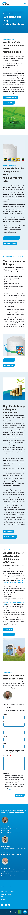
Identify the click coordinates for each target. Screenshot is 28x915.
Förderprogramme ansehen (10, 97)
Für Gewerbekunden (8, 634)
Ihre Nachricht (7, 755)
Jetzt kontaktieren (8, 531)
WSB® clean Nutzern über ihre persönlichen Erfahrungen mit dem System (13, 582)
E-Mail (5, 743)
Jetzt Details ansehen (9, 360)
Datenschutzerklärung (14, 789)
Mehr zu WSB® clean (8, 103)
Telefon (5, 736)
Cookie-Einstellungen (6, 894)
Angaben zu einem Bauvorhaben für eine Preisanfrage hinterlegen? (14, 751)
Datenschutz (4, 897)
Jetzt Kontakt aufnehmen (10, 243)
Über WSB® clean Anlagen (10, 536)
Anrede (5, 714)
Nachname (6, 729)
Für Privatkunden (8, 629)
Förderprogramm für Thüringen (11, 238)
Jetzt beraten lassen (8, 365)
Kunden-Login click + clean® (7, 891)
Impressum (3, 899)
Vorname (5, 721)
